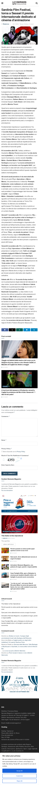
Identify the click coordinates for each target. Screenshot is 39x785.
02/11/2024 (16, 24)
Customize (19, 776)
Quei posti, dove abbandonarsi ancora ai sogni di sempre (23, 558)
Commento (5, 416)
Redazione (6, 24)
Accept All (19, 771)
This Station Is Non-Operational (12, 536)
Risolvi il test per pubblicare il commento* (15, 455)
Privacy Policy (6, 449)
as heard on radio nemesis (12, 531)
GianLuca (5, 538)
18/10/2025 (5, 367)
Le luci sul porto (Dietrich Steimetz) (14, 651)
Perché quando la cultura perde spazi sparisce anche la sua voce (22, 549)
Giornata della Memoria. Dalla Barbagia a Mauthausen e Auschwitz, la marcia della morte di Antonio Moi (19, 646)
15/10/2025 (5, 397)
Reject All (19, 781)
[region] (19, 769)
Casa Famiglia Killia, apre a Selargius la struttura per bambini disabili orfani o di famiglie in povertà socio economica (23, 575)
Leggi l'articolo (8, 544)
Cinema (5, 386)
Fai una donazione (7, 490)
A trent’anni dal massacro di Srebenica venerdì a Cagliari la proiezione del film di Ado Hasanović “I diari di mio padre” (18, 392)
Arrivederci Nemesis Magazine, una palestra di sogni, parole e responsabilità (23, 566)
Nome (3, 440)
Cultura (5, 356)
